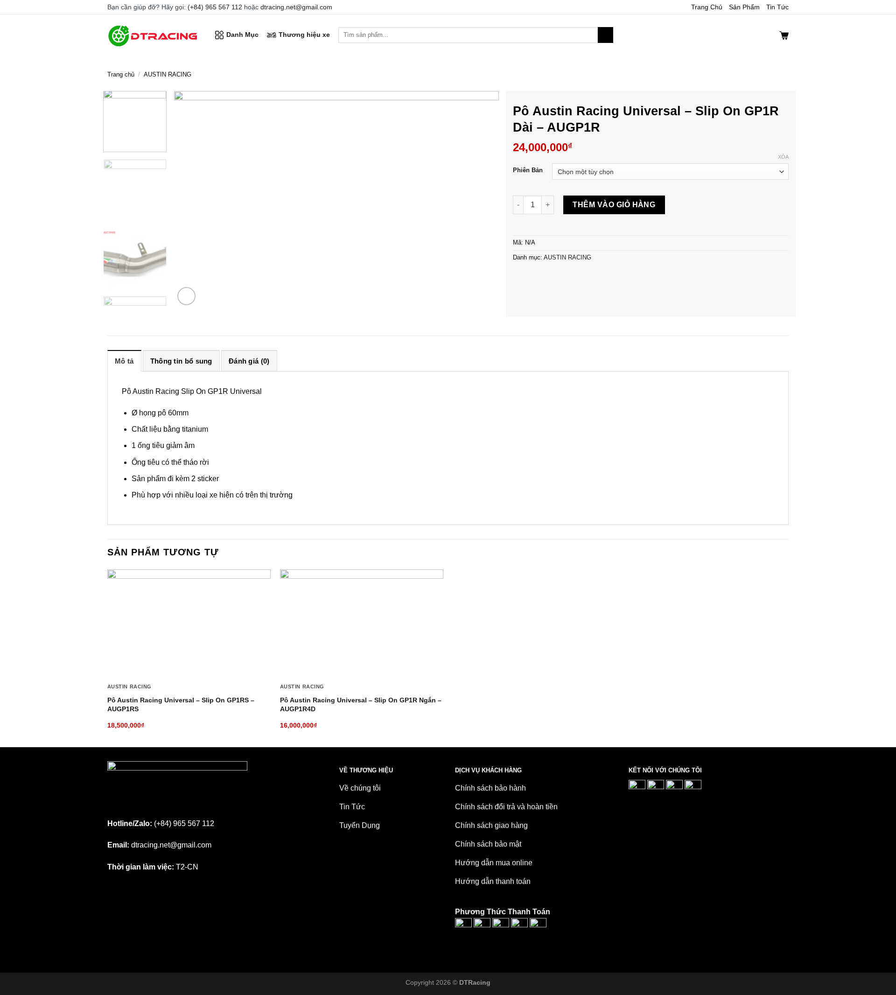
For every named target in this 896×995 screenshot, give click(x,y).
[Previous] (192, 199)
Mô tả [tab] (124, 361)
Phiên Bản (528, 170)
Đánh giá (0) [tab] (249, 361)
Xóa (783, 157)
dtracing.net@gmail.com (296, 7)
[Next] (480, 199)
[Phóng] (186, 296)
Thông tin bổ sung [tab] (181, 361)
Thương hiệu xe (304, 34)
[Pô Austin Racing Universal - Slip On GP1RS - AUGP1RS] (189, 624)
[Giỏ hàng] (784, 35)
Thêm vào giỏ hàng (614, 205)
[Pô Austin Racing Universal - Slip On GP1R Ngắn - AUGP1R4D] (361, 624)
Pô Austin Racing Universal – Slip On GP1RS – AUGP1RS (180, 704)
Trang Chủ (706, 7)
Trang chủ (120, 74)
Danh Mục (242, 34)
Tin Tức (777, 7)
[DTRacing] (154, 34)
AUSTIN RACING (167, 74)
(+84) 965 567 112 (215, 7)
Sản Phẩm (744, 7)
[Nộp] (605, 35)
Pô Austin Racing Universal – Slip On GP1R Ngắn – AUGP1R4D (360, 704)
